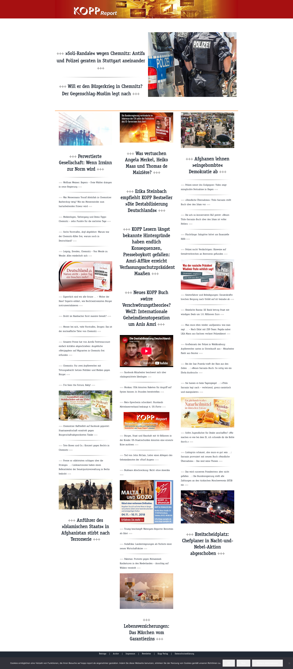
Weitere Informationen (267, 663)
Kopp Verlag (163, 653)
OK (228, 663)
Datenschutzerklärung (184, 653)
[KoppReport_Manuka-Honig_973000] (207, 398)
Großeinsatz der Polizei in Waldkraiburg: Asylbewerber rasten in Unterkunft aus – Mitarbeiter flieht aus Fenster (207, 349)
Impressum (130, 653)
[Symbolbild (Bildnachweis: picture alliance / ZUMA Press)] (85, 480)
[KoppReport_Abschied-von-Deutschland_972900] (85, 262)
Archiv (116, 653)
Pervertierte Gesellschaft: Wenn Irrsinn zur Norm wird (85, 162)
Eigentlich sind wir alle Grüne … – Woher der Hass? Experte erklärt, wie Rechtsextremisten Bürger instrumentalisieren (85, 301)
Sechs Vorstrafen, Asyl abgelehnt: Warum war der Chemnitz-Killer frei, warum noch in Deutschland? (84, 236)
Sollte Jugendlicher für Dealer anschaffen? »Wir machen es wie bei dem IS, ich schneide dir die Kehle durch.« (207, 437)
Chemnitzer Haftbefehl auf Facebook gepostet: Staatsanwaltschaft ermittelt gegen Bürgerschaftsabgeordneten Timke (84, 430)
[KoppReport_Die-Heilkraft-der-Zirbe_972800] (85, 391)
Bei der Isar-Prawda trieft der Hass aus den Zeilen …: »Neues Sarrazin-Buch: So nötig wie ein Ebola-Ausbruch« (206, 368)
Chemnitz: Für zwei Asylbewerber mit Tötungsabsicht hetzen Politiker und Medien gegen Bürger (84, 370)
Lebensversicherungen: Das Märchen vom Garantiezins (146, 632)
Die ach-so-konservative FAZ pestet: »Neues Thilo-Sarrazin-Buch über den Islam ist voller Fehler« (205, 219)
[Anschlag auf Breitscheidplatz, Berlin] (207, 491)
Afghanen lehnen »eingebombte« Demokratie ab (209, 165)
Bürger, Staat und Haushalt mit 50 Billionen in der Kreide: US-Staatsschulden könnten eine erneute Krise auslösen (146, 440)
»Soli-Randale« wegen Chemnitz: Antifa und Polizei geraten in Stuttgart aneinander (101, 60)
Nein (243, 663)
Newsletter (146, 653)
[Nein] (289, 663)
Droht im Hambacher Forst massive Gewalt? (87, 316)
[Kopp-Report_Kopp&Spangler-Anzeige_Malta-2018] (146, 481)
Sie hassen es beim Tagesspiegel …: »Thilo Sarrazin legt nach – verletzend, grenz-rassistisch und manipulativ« (206, 387)
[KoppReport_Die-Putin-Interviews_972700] (207, 260)
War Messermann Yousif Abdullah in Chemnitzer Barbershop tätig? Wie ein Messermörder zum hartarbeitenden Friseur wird (85, 202)
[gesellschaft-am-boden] (85, 113)
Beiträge (102, 653)
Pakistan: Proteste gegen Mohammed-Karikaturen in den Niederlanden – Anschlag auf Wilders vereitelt (144, 563)
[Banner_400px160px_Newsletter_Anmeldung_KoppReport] (146, 413)
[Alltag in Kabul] (207, 113)
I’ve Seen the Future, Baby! (79, 385)
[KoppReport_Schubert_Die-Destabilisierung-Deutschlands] (146, 113)
